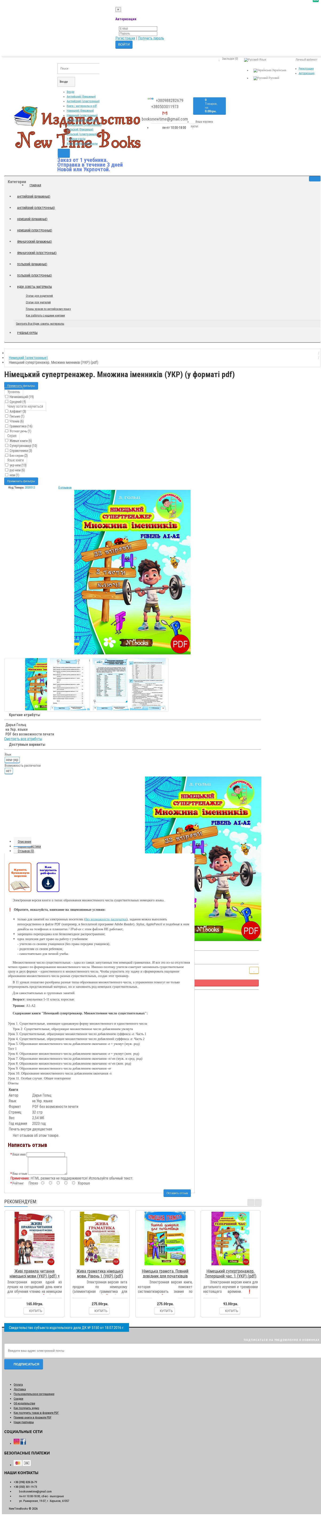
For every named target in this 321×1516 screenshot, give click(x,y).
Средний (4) (17, 402)
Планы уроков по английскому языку (48, 309)
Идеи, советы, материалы (82, 143)
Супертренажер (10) (23, 446)
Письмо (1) (16, 416)
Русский (273, 78)
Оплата (18, 1384)
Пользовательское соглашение (34, 1394)
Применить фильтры (21, 385)
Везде (70, 92)
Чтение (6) (16, 421)
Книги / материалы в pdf (82, 106)
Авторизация (306, 73)
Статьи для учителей (38, 302)
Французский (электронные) (84, 124)
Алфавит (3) (17, 411)
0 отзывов (65, 487)
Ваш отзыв (19, 1174)
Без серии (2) (18, 455)
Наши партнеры (24, 1422)
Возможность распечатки (23, 765)
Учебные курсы (76, 139)
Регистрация (125, 38)
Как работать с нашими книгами (45, 315)
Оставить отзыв (177, 1193)
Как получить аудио (26, 1408)
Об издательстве (24, 1403)
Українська (278, 70)
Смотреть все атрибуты (23, 739)
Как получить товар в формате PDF (36, 1412)
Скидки (18, 1398)
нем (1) (14, 475)
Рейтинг (18, 1183)
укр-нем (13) (18, 465)
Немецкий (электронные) (82, 115)
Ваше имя (19, 1154)
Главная (35, 185)
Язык (8, 754)
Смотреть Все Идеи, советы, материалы (40, 323)
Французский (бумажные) (82, 120)
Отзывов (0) (26, 851)
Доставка (20, 1389)
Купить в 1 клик (37, 1265)
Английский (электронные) (83, 101)
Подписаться (26, 1364)
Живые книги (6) (20, 441)
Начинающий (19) (21, 397)
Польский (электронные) (82, 134)
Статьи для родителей (39, 295)
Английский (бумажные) (81, 96)
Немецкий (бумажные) (80, 110)
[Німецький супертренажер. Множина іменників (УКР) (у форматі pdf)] (132, 572)
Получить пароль (151, 38)
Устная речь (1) (20, 431)
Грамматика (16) (20, 426)
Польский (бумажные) (80, 129)
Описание (24, 842)
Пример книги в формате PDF (32, 1417)
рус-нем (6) (17, 470)
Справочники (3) (20, 451)
